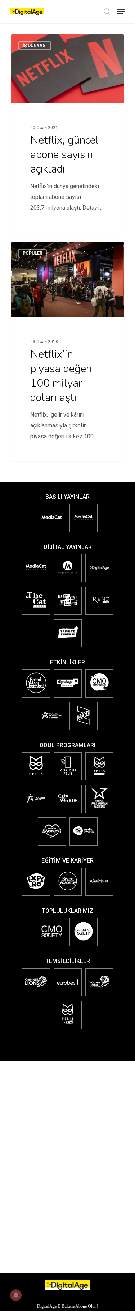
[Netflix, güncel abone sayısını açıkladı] (67, 133)
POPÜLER (32, 253)
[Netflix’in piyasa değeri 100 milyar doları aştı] (67, 351)
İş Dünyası (35, 45)
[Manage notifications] (16, 1295)
